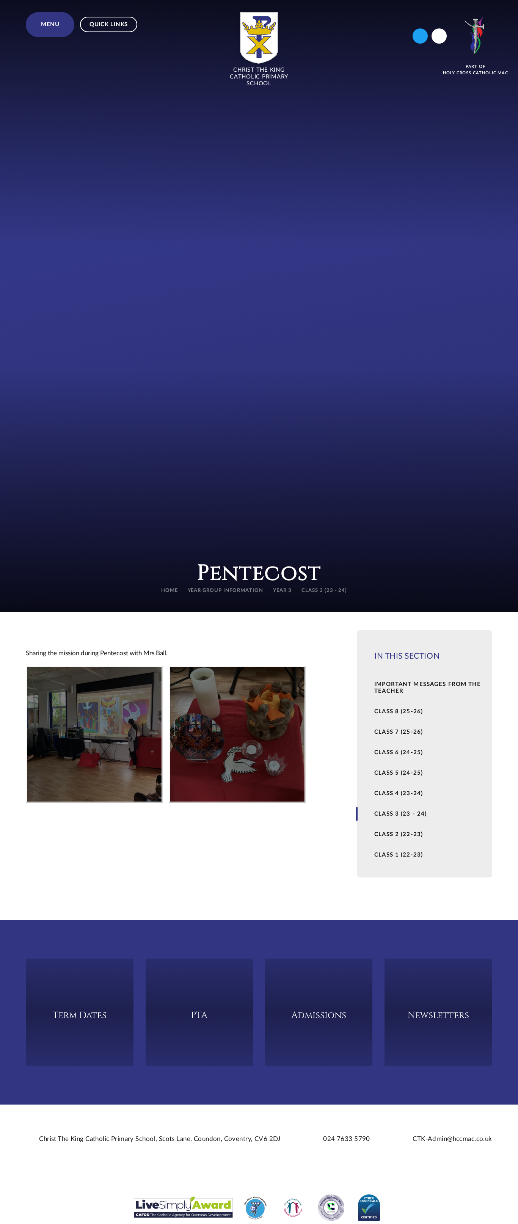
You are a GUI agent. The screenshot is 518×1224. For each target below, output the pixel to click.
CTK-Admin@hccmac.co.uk (452, 1139)
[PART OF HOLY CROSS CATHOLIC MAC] (475, 36)
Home (169, 590)
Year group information (225, 590)
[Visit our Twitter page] (420, 36)
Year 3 (282, 590)
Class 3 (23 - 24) (324, 590)
